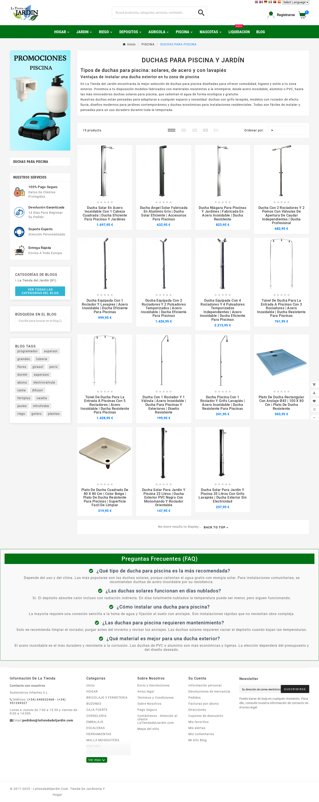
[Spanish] (280, 2)
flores (21, 367)
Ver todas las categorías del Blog (40, 291)
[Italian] (270, 2)
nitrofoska (41, 406)
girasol (38, 367)
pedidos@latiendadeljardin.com (47, 720)
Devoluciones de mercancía (209, 691)
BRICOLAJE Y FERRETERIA (107, 697)
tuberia (41, 359)
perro (53, 367)
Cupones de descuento (205, 716)
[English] (257, 2)
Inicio (90, 685)
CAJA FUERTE (97, 709)
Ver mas (96, 760)
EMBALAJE (95, 722)
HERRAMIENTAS (98, 734)
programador (27, 351)
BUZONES (93, 703)
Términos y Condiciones (155, 697)
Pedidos (194, 697)
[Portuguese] (275, 2)
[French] (261, 2)
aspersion (41, 374)
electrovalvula (44, 382)
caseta (42, 398)
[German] (266, 2)
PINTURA (93, 746)
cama (21, 390)
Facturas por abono (203, 703)
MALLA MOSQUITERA (102, 740)
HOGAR (92, 691)
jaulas (22, 406)
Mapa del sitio (148, 729)
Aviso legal (145, 691)
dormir (22, 374)
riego (21, 413)
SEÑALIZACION (98, 752)
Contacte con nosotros (27, 685)
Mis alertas (197, 728)
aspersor (51, 351)
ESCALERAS (95, 728)
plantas (54, 413)
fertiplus (23, 398)
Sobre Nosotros (149, 703)
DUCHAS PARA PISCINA (30, 162)
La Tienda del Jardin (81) (37, 280)
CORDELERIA (96, 716)
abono (22, 382)
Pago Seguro (147, 709)
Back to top (214, 527)
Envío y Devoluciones (153, 685)
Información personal (205, 685)
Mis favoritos (198, 722)
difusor (37, 390)
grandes (23, 359)
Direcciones (197, 709)
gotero (36, 413)
